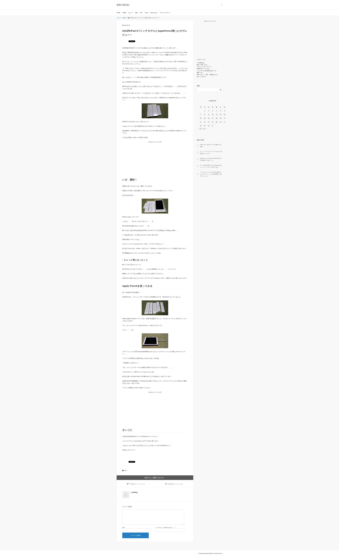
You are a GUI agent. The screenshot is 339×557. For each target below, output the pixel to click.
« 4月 (200, 129)
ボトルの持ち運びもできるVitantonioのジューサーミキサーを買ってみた (211, 166)
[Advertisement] (155, 160)
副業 (136, 12)
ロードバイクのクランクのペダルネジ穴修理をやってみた (211, 152)
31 (212, 126)
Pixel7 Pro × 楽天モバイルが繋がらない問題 (211, 145)
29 (204, 126)
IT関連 (124, 12)
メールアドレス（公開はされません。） (165, 527)
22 (204, 122)
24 (212, 122)
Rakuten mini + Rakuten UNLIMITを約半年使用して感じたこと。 (210, 159)
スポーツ (130, 12)
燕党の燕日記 (123, 5)
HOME (118, 12)
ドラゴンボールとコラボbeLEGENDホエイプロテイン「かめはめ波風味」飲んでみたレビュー (211, 174)
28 (200, 126)
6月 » (204, 129)
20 (224, 118)
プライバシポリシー (165, 12)
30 (208, 126)
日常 (141, 12)
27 (224, 122)
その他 (146, 12)
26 (220, 122)
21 (200, 122)
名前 (123, 527)
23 (208, 122)
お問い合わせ (154, 12)
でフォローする (137, 484)
